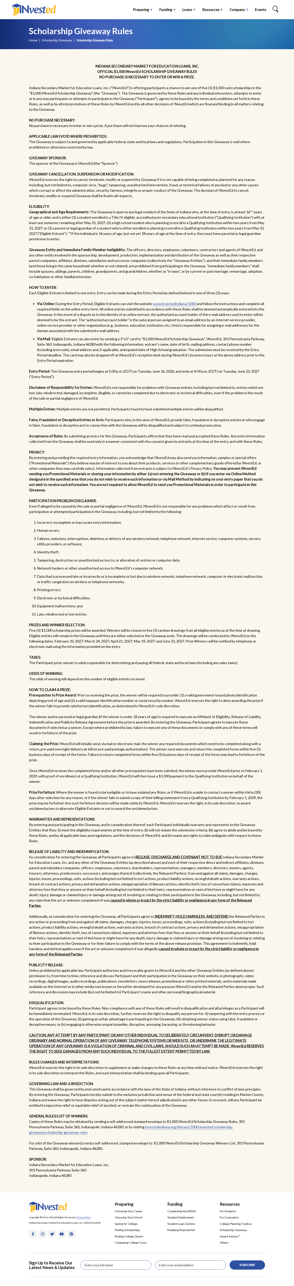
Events (260, 9)
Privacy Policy (83, 1217)
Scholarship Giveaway (57, 40)
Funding (165, 9)
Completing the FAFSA (181, 1211)
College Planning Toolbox (236, 1223)
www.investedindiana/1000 (174, 303)
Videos (224, 1242)
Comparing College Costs (131, 1242)
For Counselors (229, 1217)
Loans (187, 9)
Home (33, 40)
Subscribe (247, 1265)
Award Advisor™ (230, 1236)
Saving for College (126, 1223)
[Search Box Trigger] (275, 10)
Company (237, 9)
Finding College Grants (129, 1236)
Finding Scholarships (127, 1230)
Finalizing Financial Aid (181, 1230)
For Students (228, 1211)
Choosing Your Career (128, 1211)
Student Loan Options (181, 1223)
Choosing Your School (128, 1217)
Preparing (141, 9)
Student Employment (180, 1217)
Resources (211, 9)
